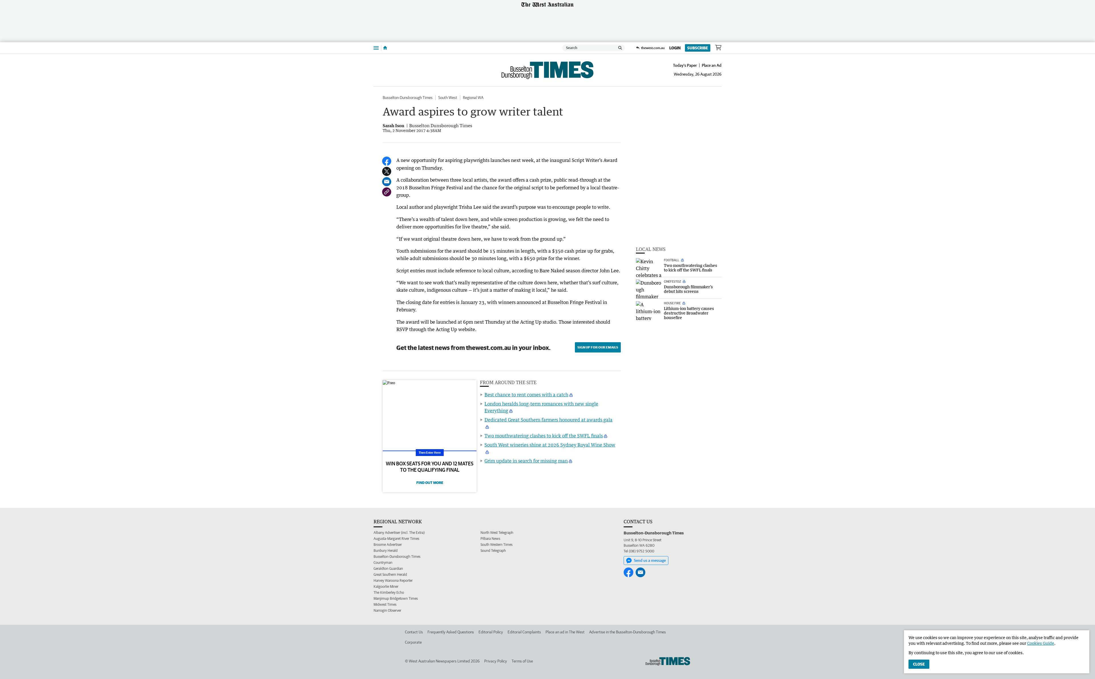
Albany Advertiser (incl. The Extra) (399, 532)
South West (447, 97)
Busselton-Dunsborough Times (408, 97)
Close (919, 664)
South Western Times (496, 544)
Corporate (413, 642)
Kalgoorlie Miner (386, 586)
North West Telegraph (496, 532)
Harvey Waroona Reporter (393, 580)
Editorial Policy (490, 632)
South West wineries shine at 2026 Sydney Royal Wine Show (549, 445)
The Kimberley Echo (389, 592)
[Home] (385, 47)
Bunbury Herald (386, 550)
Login (675, 48)
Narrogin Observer (387, 610)
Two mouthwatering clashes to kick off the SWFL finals (543, 436)
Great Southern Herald (390, 574)
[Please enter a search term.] (620, 47)
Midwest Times (385, 604)
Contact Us (414, 632)
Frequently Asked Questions (450, 632)
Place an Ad (711, 65)
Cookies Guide (1040, 643)
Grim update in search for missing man (526, 461)
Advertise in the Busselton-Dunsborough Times (627, 632)
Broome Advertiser (388, 544)
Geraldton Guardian (388, 568)
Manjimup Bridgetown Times (396, 598)
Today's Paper (685, 65)
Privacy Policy (495, 661)
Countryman (383, 562)
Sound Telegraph (493, 550)
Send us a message (650, 560)
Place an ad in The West (565, 632)
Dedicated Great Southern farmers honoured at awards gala (548, 420)
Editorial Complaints (524, 632)
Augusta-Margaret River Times (396, 538)
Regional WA (473, 97)
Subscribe (697, 48)
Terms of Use (522, 661)
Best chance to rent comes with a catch (526, 395)
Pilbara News (490, 538)
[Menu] (376, 47)
